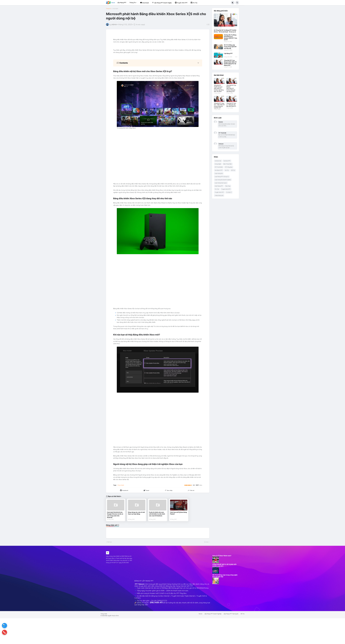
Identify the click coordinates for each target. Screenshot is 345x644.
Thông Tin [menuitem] (132, 2)
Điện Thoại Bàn (227, 164)
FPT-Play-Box (228, 167)
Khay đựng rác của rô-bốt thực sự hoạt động (136, 513)
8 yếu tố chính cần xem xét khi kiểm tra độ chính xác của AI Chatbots (157, 514)
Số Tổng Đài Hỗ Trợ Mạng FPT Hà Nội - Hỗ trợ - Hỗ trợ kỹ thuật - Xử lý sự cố (225, 30)
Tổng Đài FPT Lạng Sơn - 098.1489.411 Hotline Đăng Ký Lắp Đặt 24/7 (219, 106)
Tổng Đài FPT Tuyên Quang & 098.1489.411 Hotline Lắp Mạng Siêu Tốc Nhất (219, 88)
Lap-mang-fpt (219, 173)
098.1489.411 (156, 602)
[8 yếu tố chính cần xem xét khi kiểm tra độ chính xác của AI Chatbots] (157, 505)
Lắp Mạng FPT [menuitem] (121, 2)
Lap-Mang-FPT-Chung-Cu (222, 176)
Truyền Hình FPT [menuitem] (182, 3)
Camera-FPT (227, 160)
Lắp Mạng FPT (228, 53)
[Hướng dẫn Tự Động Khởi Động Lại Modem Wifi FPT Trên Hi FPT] (218, 36)
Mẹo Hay (227, 186)
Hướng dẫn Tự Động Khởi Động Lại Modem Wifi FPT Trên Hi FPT (230, 37)
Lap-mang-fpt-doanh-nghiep (223, 179)
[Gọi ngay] (4, 632)
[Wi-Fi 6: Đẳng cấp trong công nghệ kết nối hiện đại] (218, 46)
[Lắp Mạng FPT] (218, 55)
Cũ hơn (206, 542)
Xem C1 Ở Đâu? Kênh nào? (221, 556)
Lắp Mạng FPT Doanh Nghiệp (212, 614)
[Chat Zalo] (4, 626)
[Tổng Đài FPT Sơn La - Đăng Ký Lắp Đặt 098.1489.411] (231, 99)
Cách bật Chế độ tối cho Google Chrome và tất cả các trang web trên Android (115, 514)
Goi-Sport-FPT (219, 170)
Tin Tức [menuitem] (194, 3)
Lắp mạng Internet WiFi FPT (183, 586)
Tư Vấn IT (229, 192)
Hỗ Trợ (233, 170)
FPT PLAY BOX (219, 167)
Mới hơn (109, 542)
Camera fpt (218, 160)
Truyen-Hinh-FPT (225, 189)
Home (200, 614)
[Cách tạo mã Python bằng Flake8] (178, 505)
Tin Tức (217, 189)
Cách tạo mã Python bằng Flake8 (178, 513)
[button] (232, 2)
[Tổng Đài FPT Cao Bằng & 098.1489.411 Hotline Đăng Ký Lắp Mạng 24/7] (218, 62)
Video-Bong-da (219, 195)
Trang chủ (108, 8)
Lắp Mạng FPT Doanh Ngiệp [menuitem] (163, 3)
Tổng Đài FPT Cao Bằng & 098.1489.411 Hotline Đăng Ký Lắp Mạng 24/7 (230, 63)
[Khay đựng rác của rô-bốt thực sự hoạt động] (136, 505)
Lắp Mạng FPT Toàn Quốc (231, 614)
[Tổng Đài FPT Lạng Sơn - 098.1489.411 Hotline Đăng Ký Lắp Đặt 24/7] (219, 99)
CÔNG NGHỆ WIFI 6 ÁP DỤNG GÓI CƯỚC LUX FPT (224, 565)
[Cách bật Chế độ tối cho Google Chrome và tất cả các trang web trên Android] (115, 505)
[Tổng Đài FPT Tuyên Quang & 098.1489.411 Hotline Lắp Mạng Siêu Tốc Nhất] (219, 81)
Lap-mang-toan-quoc (221, 183)
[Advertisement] (172, 563)
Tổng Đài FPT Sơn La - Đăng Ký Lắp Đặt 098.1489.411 (231, 105)
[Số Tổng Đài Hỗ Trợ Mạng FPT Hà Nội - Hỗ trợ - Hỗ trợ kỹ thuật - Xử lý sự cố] (225, 20)
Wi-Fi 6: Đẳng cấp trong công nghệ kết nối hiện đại (230, 46)
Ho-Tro (227, 170)
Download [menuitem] (145, 3)
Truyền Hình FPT (219, 192)
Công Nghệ (115, 8)
